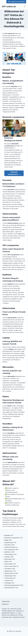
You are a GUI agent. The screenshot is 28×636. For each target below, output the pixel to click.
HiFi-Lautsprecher (10, 245)
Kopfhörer (7, 275)
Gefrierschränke (9, 214)
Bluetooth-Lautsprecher (13, 117)
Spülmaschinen (9, 453)
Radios (5, 396)
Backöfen (6, 77)
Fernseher (7, 180)
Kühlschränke (8, 308)
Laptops (6, 338)
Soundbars (7, 424)
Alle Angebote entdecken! (16, 1)
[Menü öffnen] (24, 6)
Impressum (5, 604)
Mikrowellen (8, 367)
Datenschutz (6, 601)
